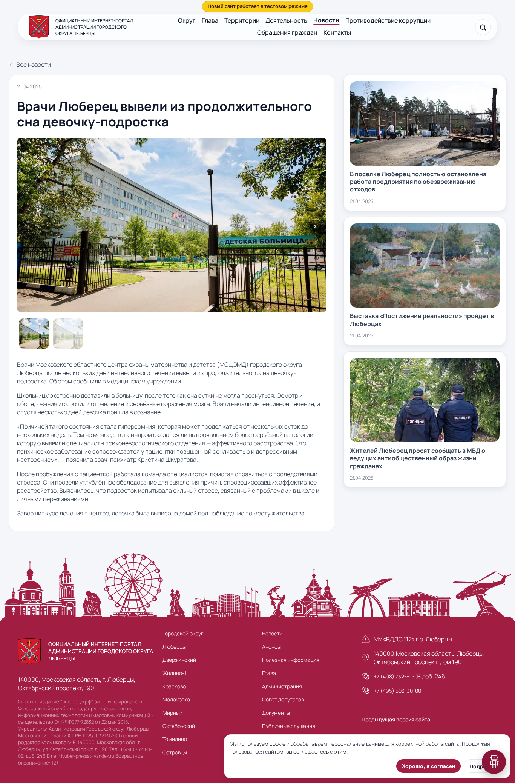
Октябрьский (178, 725)
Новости (326, 20)
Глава (210, 20)
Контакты (337, 32)
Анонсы (271, 646)
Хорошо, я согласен (428, 766)
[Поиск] (483, 27)
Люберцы (174, 646)
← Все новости (30, 64)
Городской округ (182, 633)
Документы (276, 712)
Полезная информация (290, 659)
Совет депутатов (283, 699)
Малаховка (176, 699)
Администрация (282, 686)
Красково (174, 686)
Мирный (172, 712)
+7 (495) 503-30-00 (397, 690)
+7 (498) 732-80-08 (397, 676)
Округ (187, 20)
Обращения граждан (287, 32)
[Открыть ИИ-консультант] (494, 762)
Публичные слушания (288, 725)
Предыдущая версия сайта (396, 719)
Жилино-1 (174, 673)
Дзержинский (179, 659)
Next (314, 226)
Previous (28, 226)
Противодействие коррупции (388, 20)
